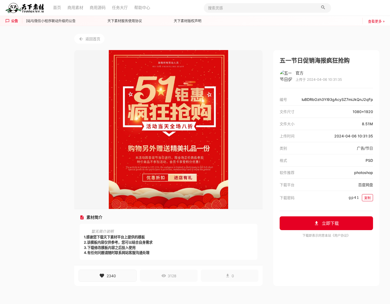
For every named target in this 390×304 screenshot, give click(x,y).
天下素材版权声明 (186, 21)
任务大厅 (120, 7)
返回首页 (92, 39)
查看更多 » (376, 21)
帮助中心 (142, 7)
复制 (367, 198)
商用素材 (75, 7)
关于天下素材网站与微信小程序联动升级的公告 (38, 21)
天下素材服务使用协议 (123, 21)
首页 (57, 7)
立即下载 (330, 223)
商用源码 (98, 7)
